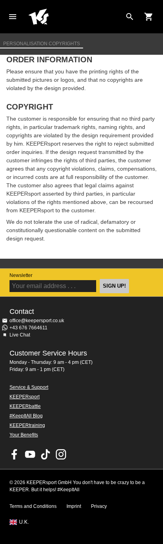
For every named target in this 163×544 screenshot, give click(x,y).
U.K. (24, 522)
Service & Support (28, 387)
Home (75, 17)
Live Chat (19, 335)
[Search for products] (130, 17)
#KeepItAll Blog (26, 416)
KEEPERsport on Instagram (61, 454)
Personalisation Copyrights (41, 43)
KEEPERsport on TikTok (45, 454)
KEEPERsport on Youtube (30, 454)
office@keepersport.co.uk (36, 320)
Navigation (12, 16)
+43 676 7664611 (28, 328)
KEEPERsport (24, 397)
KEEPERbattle (25, 406)
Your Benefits (23, 435)
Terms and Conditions (33, 506)
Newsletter (20, 275)
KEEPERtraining (27, 425)
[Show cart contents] (149, 17)
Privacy (99, 506)
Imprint (73, 506)
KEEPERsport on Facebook (14, 454)
